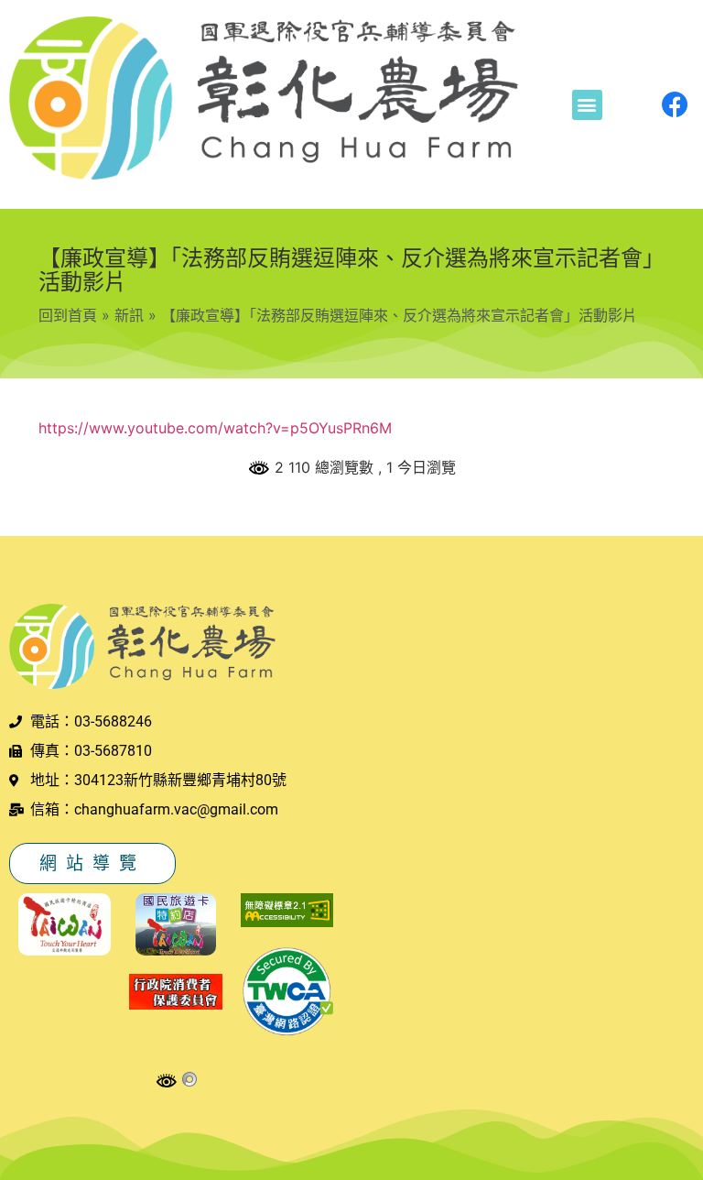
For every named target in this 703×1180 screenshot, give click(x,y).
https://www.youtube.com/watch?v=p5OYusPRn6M (215, 428)
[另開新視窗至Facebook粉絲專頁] (674, 104)
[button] (587, 105)
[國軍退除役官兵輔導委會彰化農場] (263, 100)
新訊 (129, 315)
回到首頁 (67, 315)
